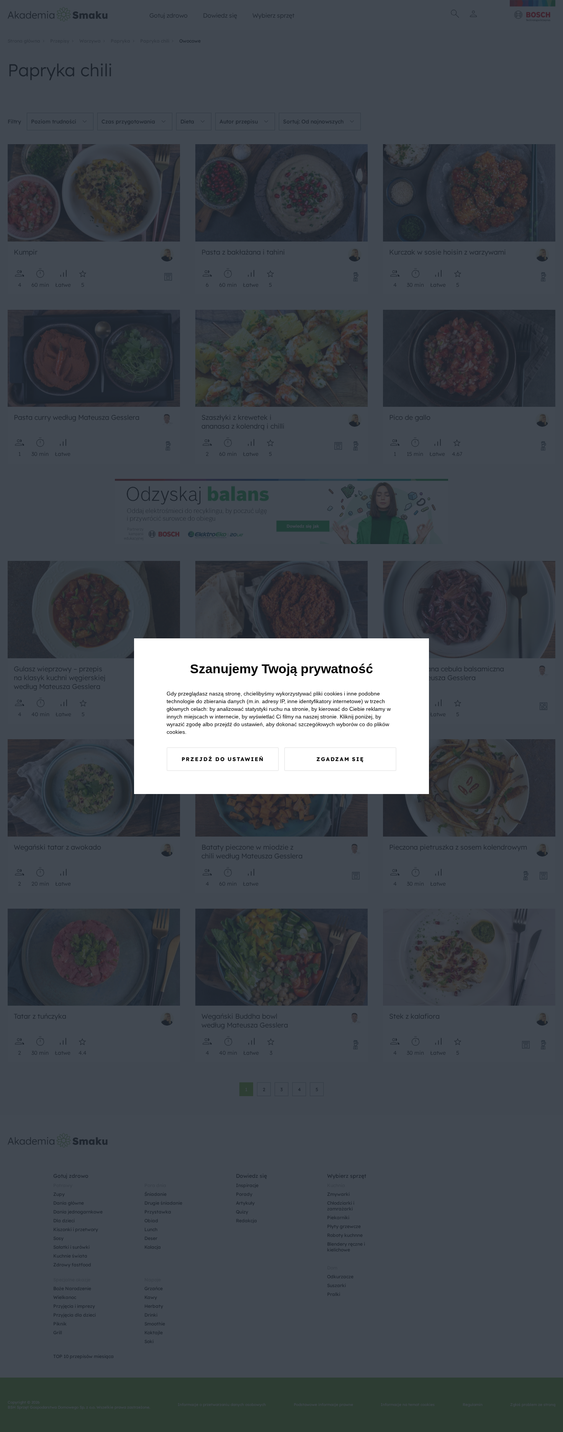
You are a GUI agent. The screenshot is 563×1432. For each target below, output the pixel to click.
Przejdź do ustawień (223, 759)
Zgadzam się (340, 759)
